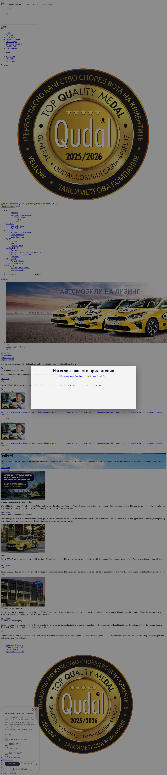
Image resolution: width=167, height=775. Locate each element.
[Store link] (71, 379)
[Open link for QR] (71, 395)
